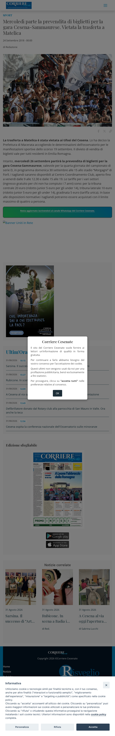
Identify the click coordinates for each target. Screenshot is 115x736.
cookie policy (98, 714)
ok (57, 393)
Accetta (93, 727)
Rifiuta (57, 727)
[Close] (106, 685)
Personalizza (22, 727)
